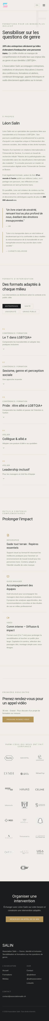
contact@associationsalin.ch (14, 996)
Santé (28, 306)
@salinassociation (34, 979)
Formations (7, 975)
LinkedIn (30, 983)
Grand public (29, 312)
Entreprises (11, 306)
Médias (5, 979)
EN (37, 5)
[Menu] (44, 5)
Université (10, 312)
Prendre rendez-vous (18, 719)
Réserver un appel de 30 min (24, 919)
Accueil (5, 970)
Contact (30, 970)
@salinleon (31, 975)
